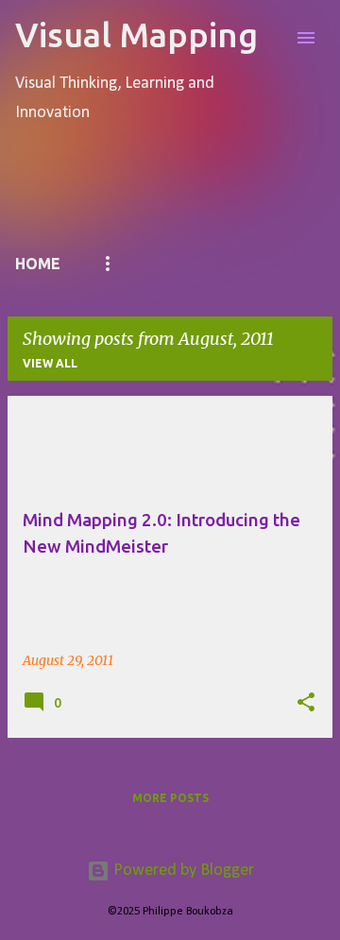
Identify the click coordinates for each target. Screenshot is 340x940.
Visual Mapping (136, 34)
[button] (306, 703)
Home (37, 263)
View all (50, 363)
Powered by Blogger (182, 871)
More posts (170, 798)
